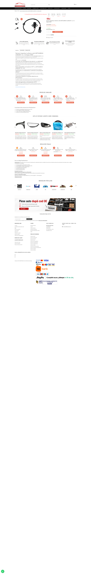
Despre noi (16, 231)
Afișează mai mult (18, 176)
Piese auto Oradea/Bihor (34, 241)
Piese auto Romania (34, 234)
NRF (62, 189)
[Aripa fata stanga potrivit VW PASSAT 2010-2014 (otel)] (21, 125)
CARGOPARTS (45, 189)
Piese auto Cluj (32, 236)
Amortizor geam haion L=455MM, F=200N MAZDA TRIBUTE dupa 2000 (70, 99)
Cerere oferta (17, 230)
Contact (16, 225)
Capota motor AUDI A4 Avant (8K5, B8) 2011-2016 (33, 150)
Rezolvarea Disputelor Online (35, 230)
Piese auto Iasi (32, 239)
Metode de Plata (33, 225)
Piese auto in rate (17, 242)
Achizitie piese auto (19, 240)
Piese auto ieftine (17, 243)
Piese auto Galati (33, 248)
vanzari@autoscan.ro (67, 226)
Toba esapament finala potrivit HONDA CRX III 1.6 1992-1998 (75, 132)
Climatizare (63, 8)
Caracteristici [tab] (22, 50)
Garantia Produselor (33, 229)
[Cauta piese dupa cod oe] (45, 204)
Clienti (31, 223)
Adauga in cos (58, 31)
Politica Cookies (17, 234)
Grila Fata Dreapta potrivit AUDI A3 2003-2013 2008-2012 (45, 150)
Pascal (71, 189)
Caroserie (29, 8)
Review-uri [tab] (27, 50)
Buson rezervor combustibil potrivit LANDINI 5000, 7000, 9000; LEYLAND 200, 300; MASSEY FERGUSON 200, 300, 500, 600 (45, 99)
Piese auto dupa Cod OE (18, 244)
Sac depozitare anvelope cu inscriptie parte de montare (62, 132)
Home (69, 8)
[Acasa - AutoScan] (20, 5)
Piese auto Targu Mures (34, 242)
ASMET (28, 189)
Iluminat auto (36, 8)
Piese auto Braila (33, 249)
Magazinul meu (18, 223)
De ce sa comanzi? (17, 229)
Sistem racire (57, 8)
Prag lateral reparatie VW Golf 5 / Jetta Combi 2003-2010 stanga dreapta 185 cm (20, 150)
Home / (16, 10)
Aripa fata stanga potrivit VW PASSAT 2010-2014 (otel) (24, 132)
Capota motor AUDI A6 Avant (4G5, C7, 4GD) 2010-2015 (70, 150)
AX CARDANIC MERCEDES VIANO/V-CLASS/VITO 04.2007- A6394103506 (21, 99)
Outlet (24, 8)
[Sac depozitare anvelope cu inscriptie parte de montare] (58, 125)
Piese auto (50, 8)
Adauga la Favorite (50, 37)
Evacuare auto (43, 8)
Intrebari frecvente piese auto (19, 226)
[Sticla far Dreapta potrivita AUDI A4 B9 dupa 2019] (33, 125)
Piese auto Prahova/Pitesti (34, 246)
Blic (20, 147)
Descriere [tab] (17, 50)
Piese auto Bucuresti (33, 237)
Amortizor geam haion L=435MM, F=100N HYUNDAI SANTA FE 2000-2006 (58, 99)
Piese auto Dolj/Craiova (34, 243)
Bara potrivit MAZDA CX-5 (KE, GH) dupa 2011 (58, 150)
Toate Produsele (18, 8)
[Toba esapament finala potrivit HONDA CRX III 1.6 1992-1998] (70, 125)
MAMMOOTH (54, 189)
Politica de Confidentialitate (42, 220)
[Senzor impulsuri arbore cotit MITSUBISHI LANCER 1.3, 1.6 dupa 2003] (32, 26)
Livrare (31, 226)
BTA (36, 189)
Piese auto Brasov (33, 238)
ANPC (31, 231)
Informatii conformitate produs (20, 86)
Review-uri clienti (18, 237)
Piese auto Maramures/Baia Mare (35, 247)
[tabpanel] (32, 26)
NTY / (19, 10)
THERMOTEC (20, 189)
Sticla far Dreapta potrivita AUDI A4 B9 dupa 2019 (36, 132)
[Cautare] (49, 5)
